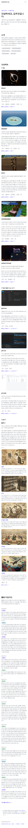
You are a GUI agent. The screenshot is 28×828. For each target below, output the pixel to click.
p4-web (3, 636)
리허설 (3, 546)
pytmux (3, 670)
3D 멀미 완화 (4, 520)
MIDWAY (3, 622)
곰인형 (15, 813)
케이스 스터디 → (5, 106)
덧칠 (2, 466)
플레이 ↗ (12, 106)
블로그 (13, 824)
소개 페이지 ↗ (13, 328)
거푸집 (3, 573)
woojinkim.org (5, 2)
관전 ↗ (12, 151)
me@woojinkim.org (5, 824)
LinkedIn (18, 824)
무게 (2, 493)
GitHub (22, 824)
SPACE (4, 610)
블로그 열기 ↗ (4, 585)
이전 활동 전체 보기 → (6, 802)
